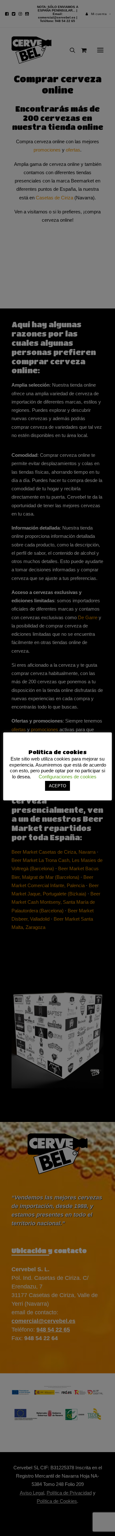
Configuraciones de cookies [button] (67, 776)
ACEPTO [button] (57, 785)
